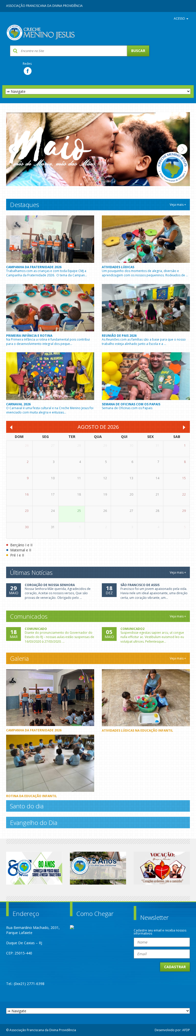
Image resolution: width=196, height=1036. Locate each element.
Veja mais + (178, 204)
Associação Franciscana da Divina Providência (44, 6)
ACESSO (180, 18)
